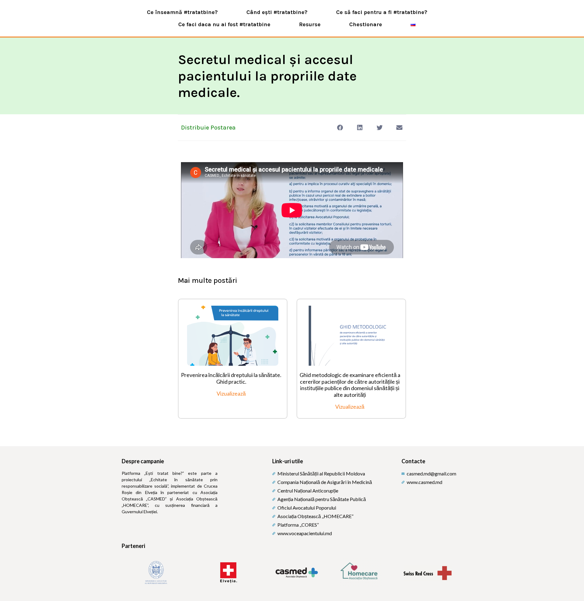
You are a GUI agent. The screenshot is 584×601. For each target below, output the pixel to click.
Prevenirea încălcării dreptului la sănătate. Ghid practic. (231, 378)
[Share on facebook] (340, 127)
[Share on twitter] (379, 127)
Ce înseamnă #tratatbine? (182, 12)
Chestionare (365, 24)
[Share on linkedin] (360, 127)
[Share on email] (399, 127)
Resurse (310, 24)
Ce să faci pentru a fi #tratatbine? (381, 12)
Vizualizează (231, 393)
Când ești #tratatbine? (277, 12)
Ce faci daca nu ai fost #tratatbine (224, 24)
